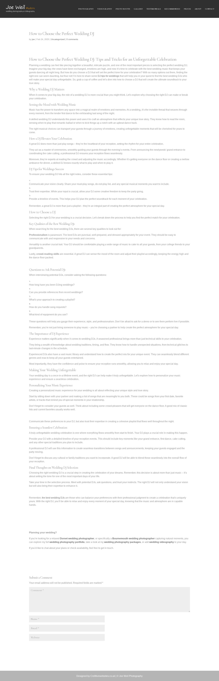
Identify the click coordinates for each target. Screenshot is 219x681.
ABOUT (198, 9)
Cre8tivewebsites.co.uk (102, 676)
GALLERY (138, 9)
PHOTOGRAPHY (86, 9)
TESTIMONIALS (153, 9)
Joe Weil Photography (131, 676)
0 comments (72, 39)
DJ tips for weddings (108, 76)
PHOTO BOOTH (123, 9)
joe (33, 39)
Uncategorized (58, 39)
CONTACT (209, 9)
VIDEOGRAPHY (104, 9)
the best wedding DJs (53, 497)
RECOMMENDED (172, 9)
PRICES (187, 9)
